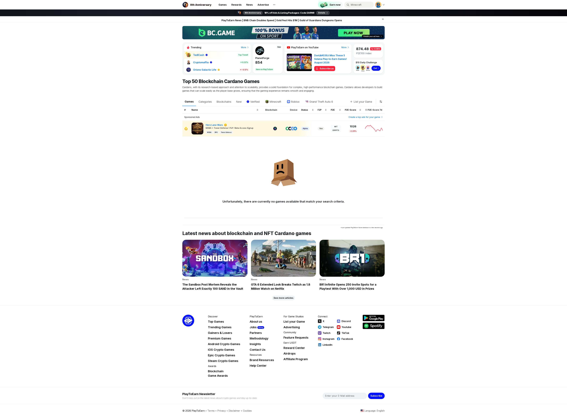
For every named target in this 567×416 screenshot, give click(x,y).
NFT (336, 126)
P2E (333, 110)
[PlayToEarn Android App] (373, 318)
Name (195, 110)
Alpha (305, 128)
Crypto (336, 130)
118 (258, 62)
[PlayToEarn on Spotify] (373, 325)
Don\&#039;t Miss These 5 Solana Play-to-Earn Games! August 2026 (330, 59)
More (244, 47)
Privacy (221, 410)
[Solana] (275, 128)
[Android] (287, 128)
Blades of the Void (266, 58)
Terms (211, 410)
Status (304, 110)
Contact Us (257, 349)
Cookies (247, 410)
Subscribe (376, 395)
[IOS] (290, 128)
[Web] (293, 128)
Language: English (374, 410)
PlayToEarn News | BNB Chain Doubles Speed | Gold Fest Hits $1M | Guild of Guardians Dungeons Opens (281, 19)
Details (321, 13)
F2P (319, 110)
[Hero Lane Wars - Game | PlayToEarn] (197, 128)
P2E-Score (350, 110)
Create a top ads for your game (364, 117)
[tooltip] (381, 101)
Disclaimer (234, 410)
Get (375, 68)
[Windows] (295, 128)
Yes (321, 128)
